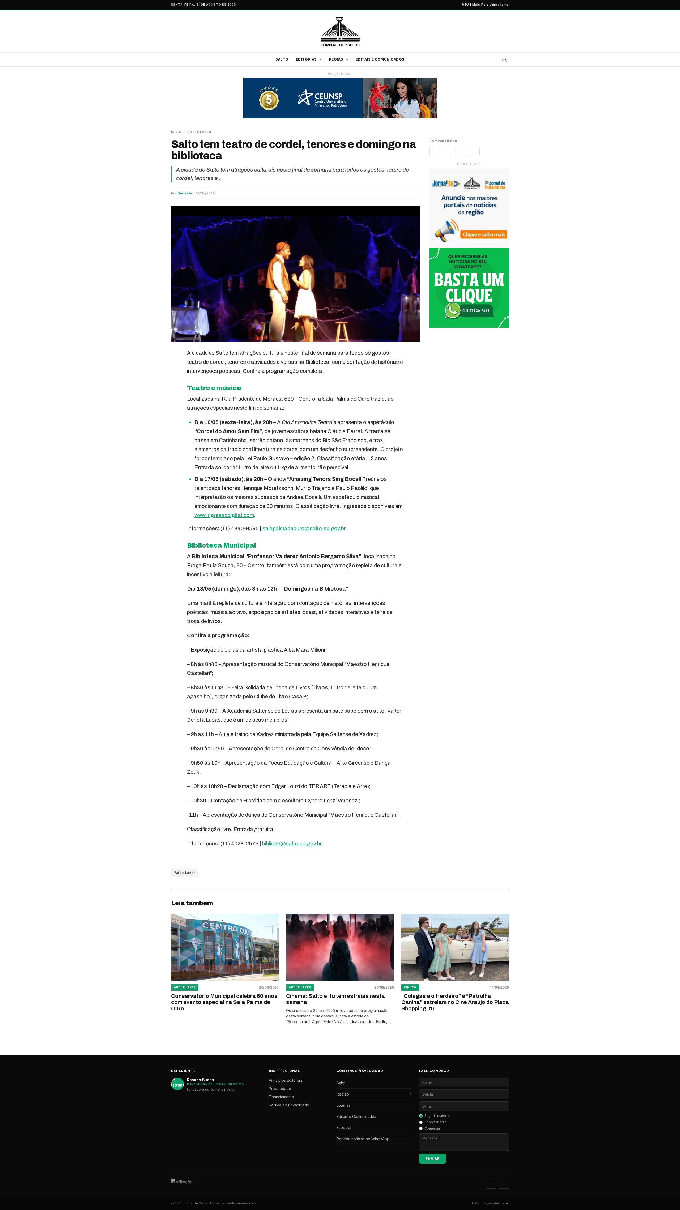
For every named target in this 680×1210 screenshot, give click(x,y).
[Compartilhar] (434, 151)
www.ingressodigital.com (224, 515)
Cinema (410, 987)
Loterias (343, 1105)
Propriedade (280, 1088)
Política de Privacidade (289, 1105)
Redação (185, 193)
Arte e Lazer (199, 132)
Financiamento (281, 1096)
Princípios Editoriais (286, 1080)
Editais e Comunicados (380, 59)
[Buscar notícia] (504, 59)
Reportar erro (435, 1122)
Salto (281, 59)
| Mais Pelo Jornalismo (485, 4)
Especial (344, 1127)
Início (176, 132)
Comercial (432, 1128)
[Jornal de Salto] (340, 31)
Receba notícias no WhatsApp (363, 1138)
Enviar (433, 1159)
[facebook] (504, 1184)
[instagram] (491, 1184)
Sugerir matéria (436, 1116)
